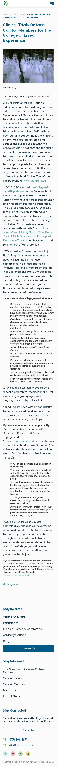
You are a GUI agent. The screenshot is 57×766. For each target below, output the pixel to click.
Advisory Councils (14, 635)
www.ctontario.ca (34, 180)
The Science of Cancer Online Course (23, 670)
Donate (26, 648)
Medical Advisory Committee (22, 629)
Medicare (9, 690)
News (15, 584)
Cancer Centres (14, 684)
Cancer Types (12, 678)
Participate (11, 623)
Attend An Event (14, 617)
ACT (9, 584)
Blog (6, 641)
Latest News (12, 696)
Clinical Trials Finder (40, 232)
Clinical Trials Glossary (17, 236)
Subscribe (28, 730)
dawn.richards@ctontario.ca (21, 441)
